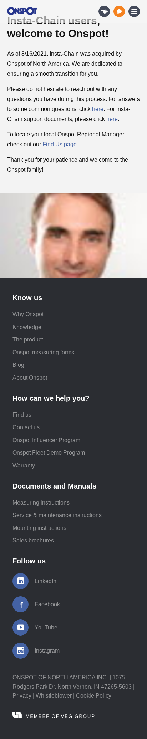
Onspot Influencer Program (46, 440)
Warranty (23, 465)
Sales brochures (33, 540)
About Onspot (29, 378)
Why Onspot (28, 314)
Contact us (26, 427)
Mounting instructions (39, 528)
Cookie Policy (93, 696)
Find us (21, 415)
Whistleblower (54, 696)
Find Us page (59, 144)
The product (27, 339)
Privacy (21, 696)
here (97, 109)
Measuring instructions (41, 503)
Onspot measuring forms (43, 352)
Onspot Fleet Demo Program (48, 453)
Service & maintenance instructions (57, 515)
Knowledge (26, 327)
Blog (18, 365)
